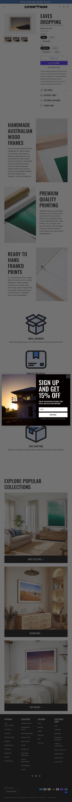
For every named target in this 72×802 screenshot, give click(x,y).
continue (53, 415)
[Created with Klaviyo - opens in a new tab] (36, 427)
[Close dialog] (68, 376)
